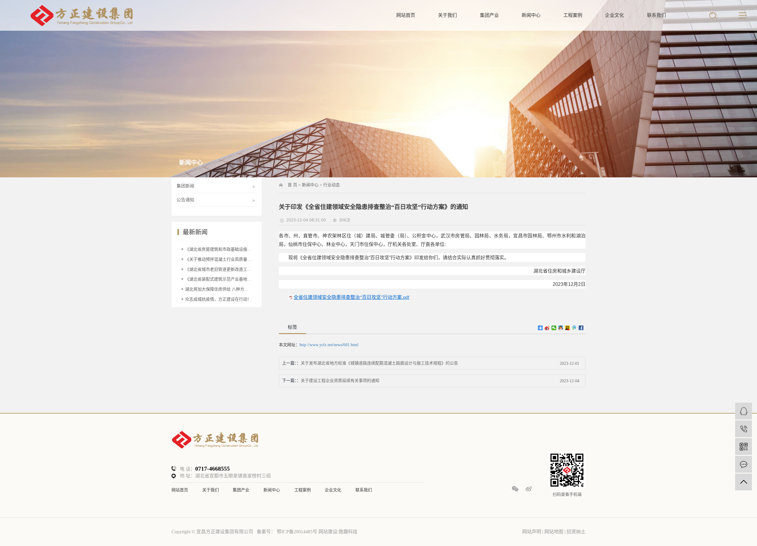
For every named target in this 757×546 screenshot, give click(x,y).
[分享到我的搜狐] (567, 327)
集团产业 (489, 15)
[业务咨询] (743, 411)
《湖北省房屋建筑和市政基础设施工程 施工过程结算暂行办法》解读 (218, 249)
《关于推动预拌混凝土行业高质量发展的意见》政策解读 (218, 259)
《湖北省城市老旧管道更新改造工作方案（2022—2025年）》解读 (218, 269)
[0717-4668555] (743, 428)
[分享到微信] (554, 327)
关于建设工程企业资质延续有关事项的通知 (340, 380)
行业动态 (331, 185)
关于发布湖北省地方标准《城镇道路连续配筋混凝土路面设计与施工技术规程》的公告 (379, 363)
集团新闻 (185, 186)
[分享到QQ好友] (560, 327)
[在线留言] (743, 464)
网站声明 (531, 531)
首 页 (292, 185)
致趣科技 (348, 531)
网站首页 (405, 15)
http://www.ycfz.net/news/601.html (329, 345)
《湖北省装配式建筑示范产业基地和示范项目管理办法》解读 (218, 279)
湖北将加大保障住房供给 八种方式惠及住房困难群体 (218, 289)
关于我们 (447, 15)
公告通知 (185, 199)
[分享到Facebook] (581, 327)
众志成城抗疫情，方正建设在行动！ (218, 299)
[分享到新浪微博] (547, 327)
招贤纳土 (576, 531)
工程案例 (572, 15)
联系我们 (656, 15)
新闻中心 (531, 15)
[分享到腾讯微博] (574, 327)
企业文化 (614, 15)
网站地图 (554, 531)
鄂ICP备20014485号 (297, 531)
